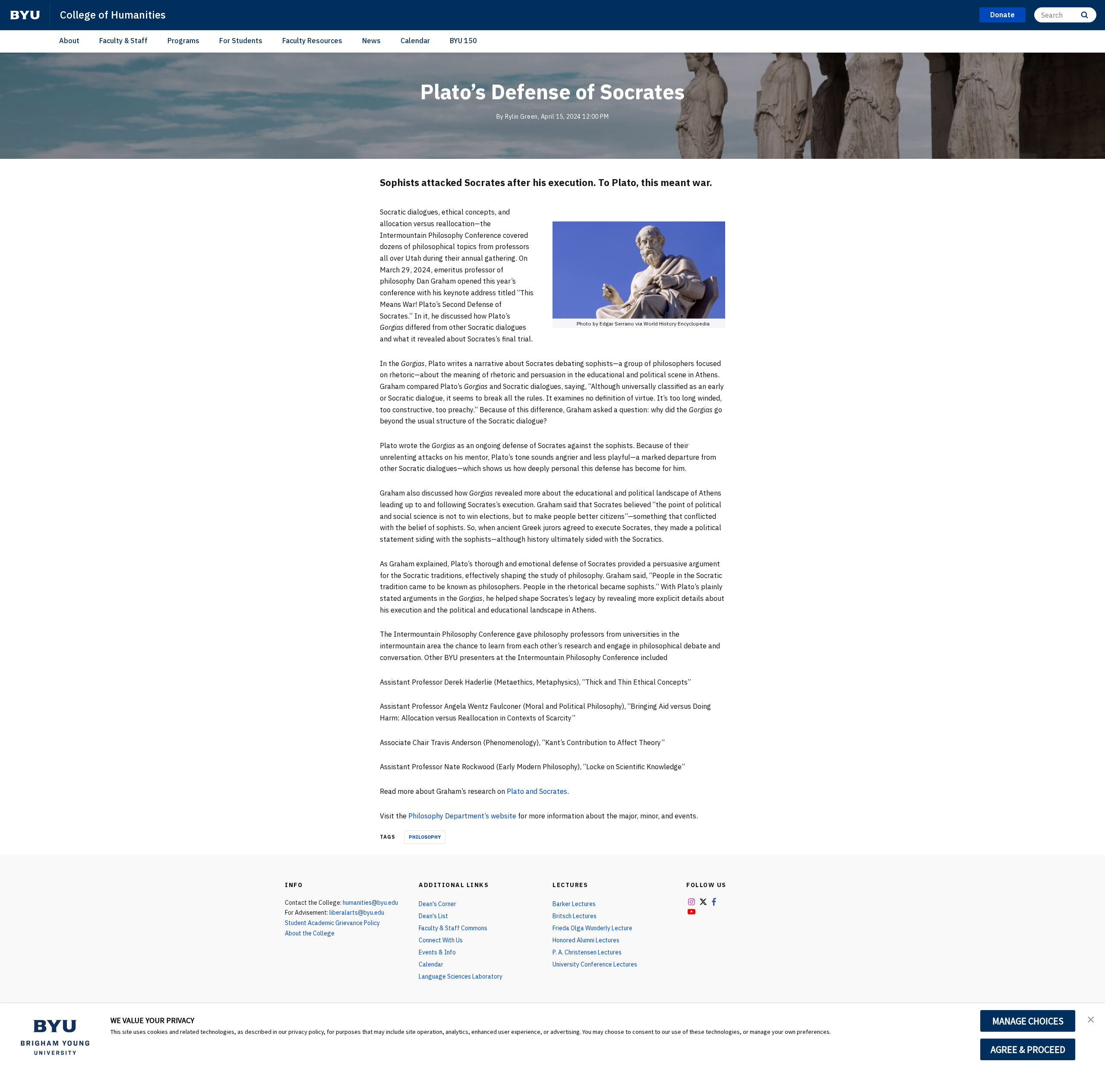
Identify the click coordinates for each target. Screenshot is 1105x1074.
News (371, 40)
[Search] (1084, 14)
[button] (1090, 1019)
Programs (183, 40)
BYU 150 (463, 40)
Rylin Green (521, 116)
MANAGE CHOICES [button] (1028, 1021)
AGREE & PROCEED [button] (1028, 1049)
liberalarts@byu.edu (356, 912)
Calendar (415, 40)
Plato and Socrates (537, 791)
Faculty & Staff (123, 40)
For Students (240, 40)
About (69, 40)
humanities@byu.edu (370, 903)
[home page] (25, 15)
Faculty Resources (312, 40)
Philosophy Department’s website (462, 816)
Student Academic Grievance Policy (332, 923)
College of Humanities (113, 15)
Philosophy (425, 837)
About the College (310, 933)
